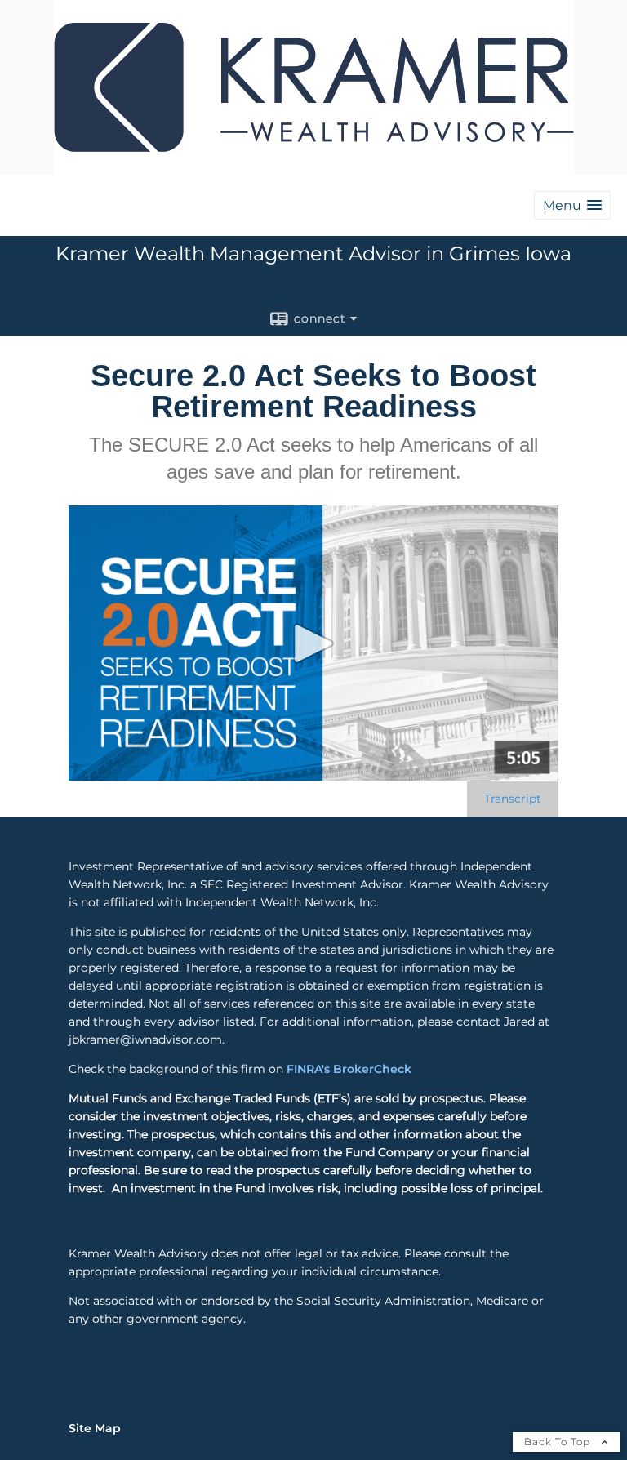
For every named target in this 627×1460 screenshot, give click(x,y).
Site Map (95, 1428)
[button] (572, 205)
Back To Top (559, 1442)
